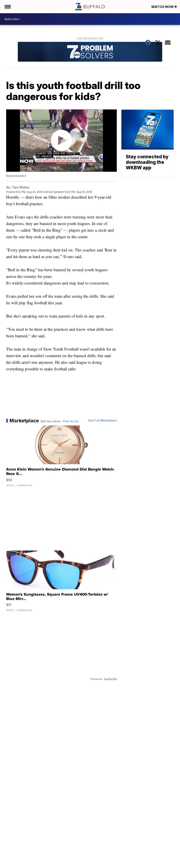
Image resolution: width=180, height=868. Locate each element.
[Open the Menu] (7, 6)
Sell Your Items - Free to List (60, 421)
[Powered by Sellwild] (110, 679)
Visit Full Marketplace (102, 420)
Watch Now (163, 7)
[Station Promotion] (90, 52)
